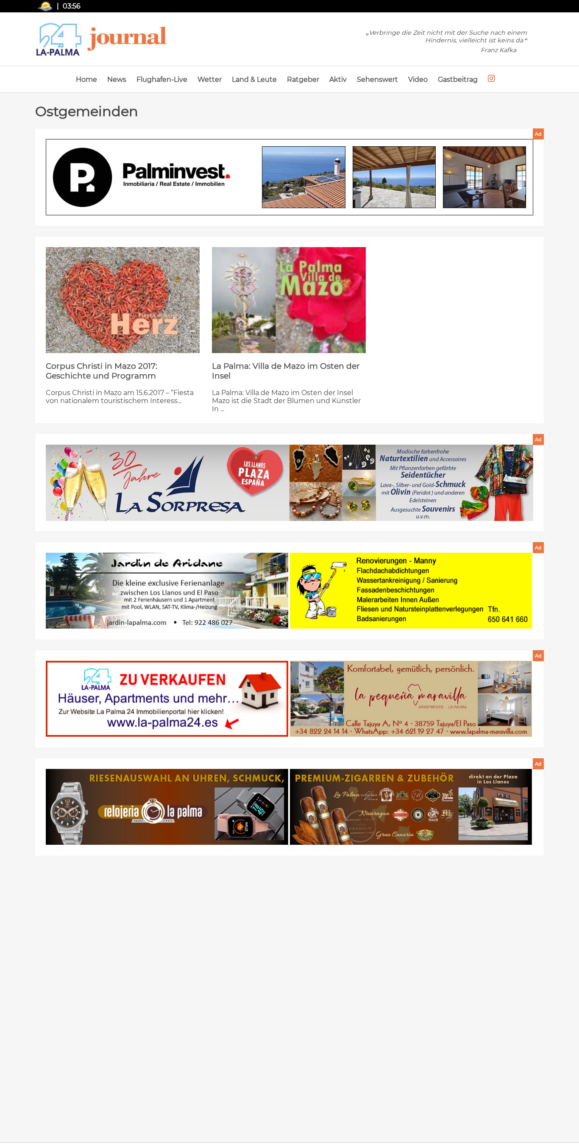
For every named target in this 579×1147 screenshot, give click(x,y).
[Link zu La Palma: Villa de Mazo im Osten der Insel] (289, 300)
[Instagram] (491, 79)
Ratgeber (303, 79)
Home (86, 79)
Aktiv (338, 79)
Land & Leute (254, 79)
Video (418, 79)
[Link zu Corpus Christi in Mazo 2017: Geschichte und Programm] (123, 300)
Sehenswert (377, 79)
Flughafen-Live (161, 79)
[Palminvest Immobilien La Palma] (289, 178)
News (116, 79)
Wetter (210, 79)
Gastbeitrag (458, 79)
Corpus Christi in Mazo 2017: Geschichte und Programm (101, 371)
